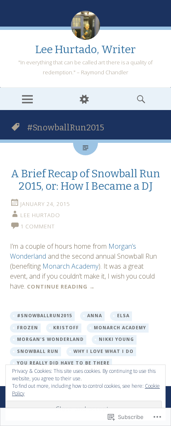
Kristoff (66, 328)
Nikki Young (116, 339)
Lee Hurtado (40, 215)
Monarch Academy (70, 266)
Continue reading (61, 286)
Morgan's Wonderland (50, 339)
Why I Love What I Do (103, 351)
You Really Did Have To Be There (63, 363)
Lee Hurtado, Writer (85, 49)
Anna (94, 315)
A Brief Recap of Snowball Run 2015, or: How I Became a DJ (85, 180)
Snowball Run (38, 351)
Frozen (27, 328)
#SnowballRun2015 (44, 315)
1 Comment (37, 226)
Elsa (123, 315)
